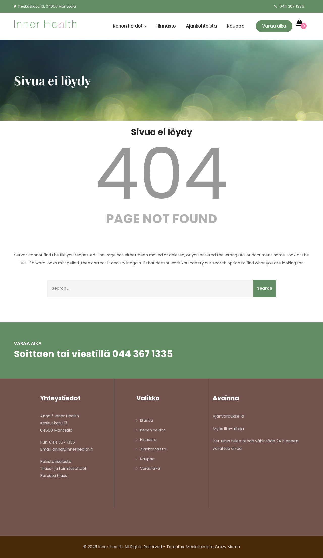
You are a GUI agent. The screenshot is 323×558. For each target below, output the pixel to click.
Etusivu (146, 420)
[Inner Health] (45, 23)
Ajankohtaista (201, 26)
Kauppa (236, 26)
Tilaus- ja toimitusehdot (63, 468)
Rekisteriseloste (55, 461)
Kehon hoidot (128, 26)
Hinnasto (166, 26)
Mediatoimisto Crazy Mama (213, 547)
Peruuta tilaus (53, 476)
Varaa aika (274, 26)
